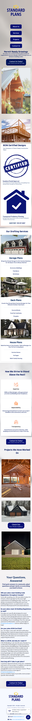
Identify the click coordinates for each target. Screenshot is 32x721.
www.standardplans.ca (18, 719)
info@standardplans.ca (8, 623)
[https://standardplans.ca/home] (16, 10)
